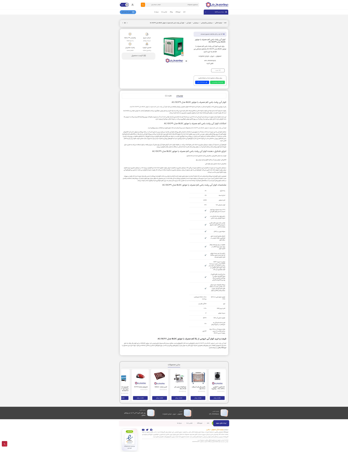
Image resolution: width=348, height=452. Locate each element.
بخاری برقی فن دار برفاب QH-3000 (198, 388)
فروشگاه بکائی (222, 348)
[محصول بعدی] (123, 23)
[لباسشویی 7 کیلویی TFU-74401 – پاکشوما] (217, 378)
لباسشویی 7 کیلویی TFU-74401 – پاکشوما (218, 388)
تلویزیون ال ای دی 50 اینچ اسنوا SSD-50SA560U (122, 389)
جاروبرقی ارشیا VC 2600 (141, 387)
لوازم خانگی (218, 23)
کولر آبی (188, 23)
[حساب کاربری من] (132, 5)
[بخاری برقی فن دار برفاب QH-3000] (198, 378)
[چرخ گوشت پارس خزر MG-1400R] (178, 378)
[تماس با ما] (4, 444)
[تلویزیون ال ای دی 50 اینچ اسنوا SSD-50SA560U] (121, 378)
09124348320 (196, 442)
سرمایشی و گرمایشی (207, 23)
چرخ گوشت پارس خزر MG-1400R (180, 388)
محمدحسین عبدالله (213, 442)
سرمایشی (196, 23)
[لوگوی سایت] (217, 5)
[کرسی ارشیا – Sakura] (159, 378)
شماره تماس (215, 411)
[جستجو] (143, 5)
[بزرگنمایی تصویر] (186, 61)
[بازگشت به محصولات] (125, 23)
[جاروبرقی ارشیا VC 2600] (140, 378)
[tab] (179, 96)
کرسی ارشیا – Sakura (161, 387)
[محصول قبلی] (127, 23)
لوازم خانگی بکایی (210, 440)
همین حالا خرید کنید (127, 12)
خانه (225, 23)
